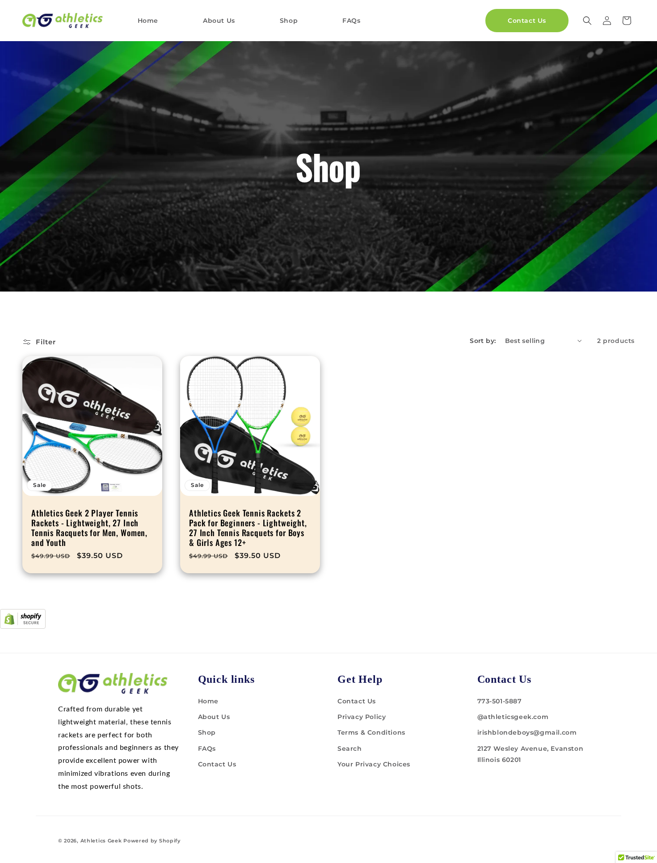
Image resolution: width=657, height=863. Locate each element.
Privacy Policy (361, 717)
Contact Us (217, 764)
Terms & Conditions (371, 732)
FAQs (207, 749)
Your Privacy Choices (373, 764)
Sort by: (483, 341)
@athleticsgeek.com (513, 717)
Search (349, 749)
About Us (214, 717)
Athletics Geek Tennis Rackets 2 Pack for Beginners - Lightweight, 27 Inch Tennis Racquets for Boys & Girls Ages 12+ (248, 527)
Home (208, 701)
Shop (207, 732)
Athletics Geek (101, 841)
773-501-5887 (499, 701)
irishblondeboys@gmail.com (527, 732)
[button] (587, 20)
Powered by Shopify (152, 841)
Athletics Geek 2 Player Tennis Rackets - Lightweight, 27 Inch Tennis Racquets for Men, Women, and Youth (89, 527)
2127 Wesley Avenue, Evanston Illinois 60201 (530, 754)
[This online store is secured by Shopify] (23, 626)
